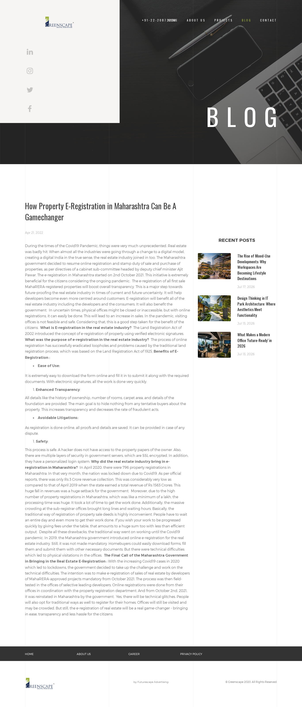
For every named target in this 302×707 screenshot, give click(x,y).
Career (134, 653)
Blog (246, 20)
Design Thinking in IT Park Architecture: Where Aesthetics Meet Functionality (256, 306)
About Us (196, 20)
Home (29, 653)
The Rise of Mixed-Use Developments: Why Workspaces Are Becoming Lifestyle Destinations (253, 267)
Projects (223, 20)
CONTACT (268, 20)
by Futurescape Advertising (151, 682)
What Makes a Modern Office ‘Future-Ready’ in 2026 (254, 340)
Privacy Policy (191, 653)
